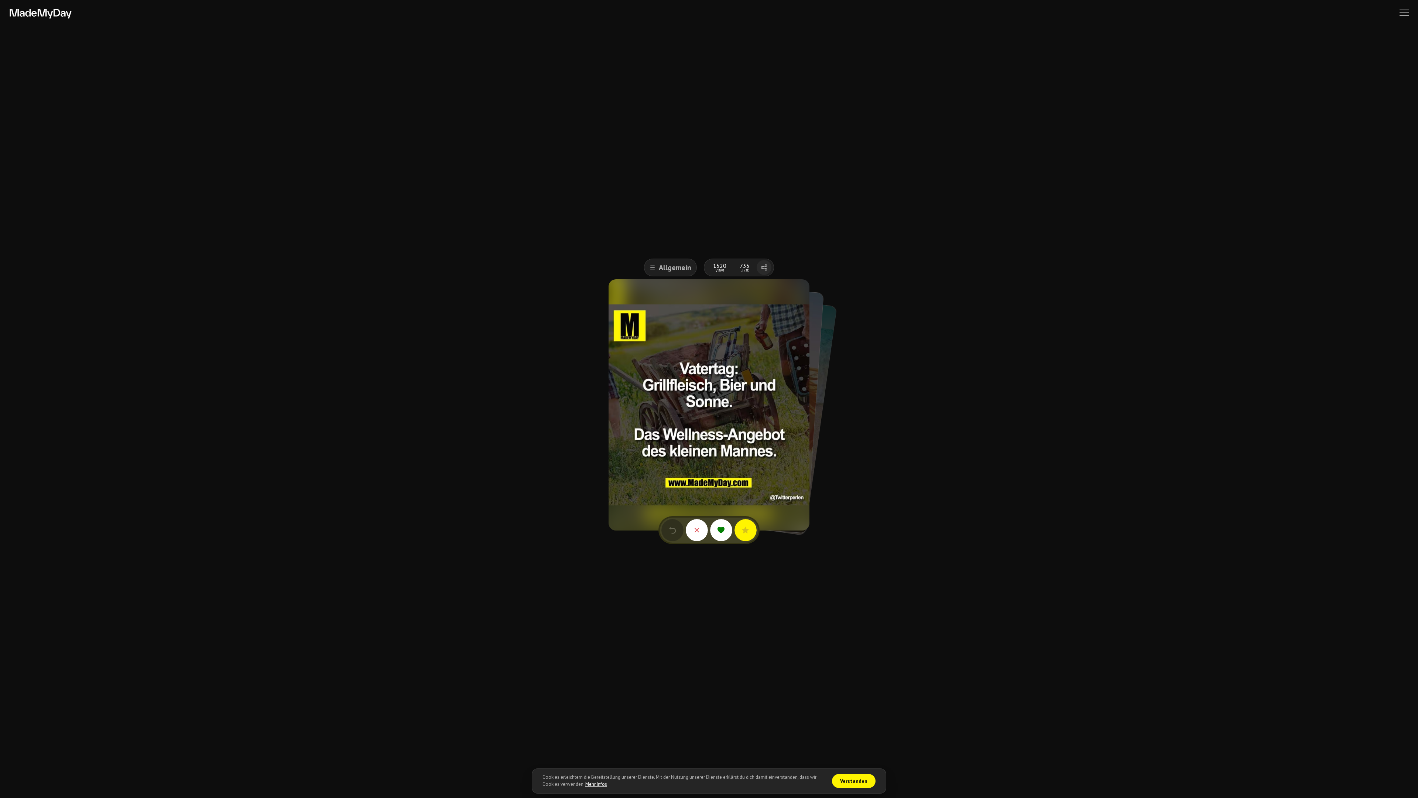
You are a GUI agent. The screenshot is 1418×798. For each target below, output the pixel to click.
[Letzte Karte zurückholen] (672, 530)
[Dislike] (697, 530)
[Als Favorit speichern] (745, 530)
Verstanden (853, 781)
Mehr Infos (596, 784)
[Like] (721, 530)
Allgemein (675, 267)
